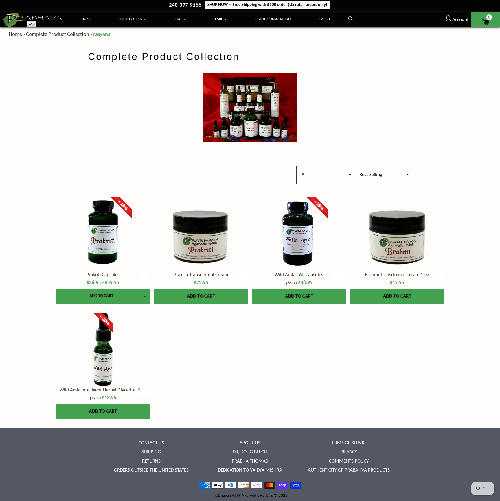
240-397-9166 (186, 5)
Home (86, 19)
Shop (178, 19)
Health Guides (130, 19)
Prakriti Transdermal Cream (201, 274)
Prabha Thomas (250, 461)
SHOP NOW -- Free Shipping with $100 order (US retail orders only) (267, 5)
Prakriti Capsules (103, 274)
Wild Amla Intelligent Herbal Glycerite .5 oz (103, 390)
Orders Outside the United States (151, 470)
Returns (151, 461)
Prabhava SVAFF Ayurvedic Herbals (242, 495)
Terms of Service (349, 443)
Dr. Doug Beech (250, 452)
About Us (250, 443)
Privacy (348, 452)
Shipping (151, 452)
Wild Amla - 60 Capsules (299, 274)
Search (324, 19)
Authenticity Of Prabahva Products (349, 470)
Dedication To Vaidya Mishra (250, 470)
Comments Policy (349, 461)
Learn (218, 19)
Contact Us (151, 443)
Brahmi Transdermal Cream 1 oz (397, 274)
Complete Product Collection (57, 34)
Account (460, 19)
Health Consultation (273, 19)
